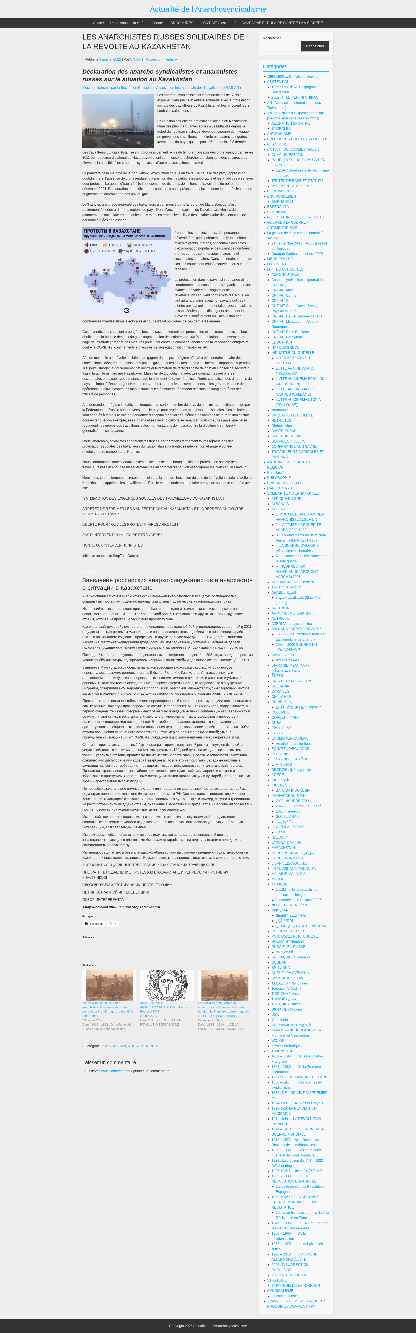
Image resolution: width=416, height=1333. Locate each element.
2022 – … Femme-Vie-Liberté (298, 806)
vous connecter (113, 1071)
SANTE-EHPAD (284, 431)
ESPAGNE (279, 754)
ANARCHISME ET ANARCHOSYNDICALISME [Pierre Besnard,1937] (163, 1007)
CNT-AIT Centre (283, 295)
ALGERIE (279, 509)
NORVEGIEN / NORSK (289, 905)
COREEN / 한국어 (285, 717)
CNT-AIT (137, 59)
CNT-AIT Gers (282, 300)
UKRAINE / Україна (286, 1009)
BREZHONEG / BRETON (291, 681)
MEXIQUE (279, 884)
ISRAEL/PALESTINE (287, 827)
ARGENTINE (281, 608)
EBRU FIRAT (281, 728)
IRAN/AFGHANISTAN (288, 796)
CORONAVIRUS (280, 191)
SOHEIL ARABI (288, 816)
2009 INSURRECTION (293, 801)
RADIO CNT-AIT (280, 488)
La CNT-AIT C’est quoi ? (217, 23)
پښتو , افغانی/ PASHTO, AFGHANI (301, 926)
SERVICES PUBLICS (288, 441)
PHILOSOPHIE (279, 478)
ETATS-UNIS (281, 764)
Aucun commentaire (161, 59)
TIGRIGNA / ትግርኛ (285, 994)
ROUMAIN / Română (287, 941)
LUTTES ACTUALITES (285, 269)
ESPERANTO (278, 207)
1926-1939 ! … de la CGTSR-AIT (296, 1171)
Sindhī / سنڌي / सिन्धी (291, 915)
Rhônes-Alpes (282, 426)
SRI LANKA (280, 968)
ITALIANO (279, 837)
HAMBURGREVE (285, 347)
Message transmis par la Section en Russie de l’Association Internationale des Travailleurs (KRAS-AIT (161, 87)
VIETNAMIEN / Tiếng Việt (291, 1025)
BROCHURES (182, 23)
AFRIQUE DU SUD (286, 498)
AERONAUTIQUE (285, 274)
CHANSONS (277, 144)
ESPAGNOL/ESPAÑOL (289, 759)
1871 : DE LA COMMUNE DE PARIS (299, 1077)
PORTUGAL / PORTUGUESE (294, 936)
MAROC (277, 879)
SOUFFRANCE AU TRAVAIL (294, 446)
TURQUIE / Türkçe (286, 1004)
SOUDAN (279, 962)
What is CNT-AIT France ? (291, 186)
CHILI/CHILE (281, 697)
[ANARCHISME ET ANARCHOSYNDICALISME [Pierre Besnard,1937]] (167, 985)
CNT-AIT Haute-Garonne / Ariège (296, 316)
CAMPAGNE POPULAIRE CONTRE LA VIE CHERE (282, 23)
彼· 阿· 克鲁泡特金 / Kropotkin (298, 707)
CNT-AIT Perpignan (286, 337)
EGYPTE (278, 733)
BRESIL (277, 676)
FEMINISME (276, 212)
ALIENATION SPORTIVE (291, 123)
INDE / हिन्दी (280, 780)
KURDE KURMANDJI (288, 858)
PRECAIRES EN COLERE (292, 415)
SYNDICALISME (280, 1291)
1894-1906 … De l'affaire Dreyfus (292, 76)
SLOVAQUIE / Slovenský (290, 957)
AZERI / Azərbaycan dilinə (291, 624)
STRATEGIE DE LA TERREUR (295, 1285)
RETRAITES (281, 420)
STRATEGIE (277, 1280)
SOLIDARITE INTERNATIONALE (293, 493)
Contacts (158, 23)
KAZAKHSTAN (114, 1046)
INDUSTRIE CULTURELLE (292, 353)
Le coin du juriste (284, 1296)
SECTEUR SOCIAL (286, 436)
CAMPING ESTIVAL (287, 155)
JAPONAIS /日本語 (286, 842)
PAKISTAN (280, 910)
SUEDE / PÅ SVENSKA (290, 973)
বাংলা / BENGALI (287, 660)
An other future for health (295, 743)
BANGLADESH (283, 655)
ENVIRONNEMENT (282, 196)
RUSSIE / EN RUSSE (145, 1046)
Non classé (275, 472)
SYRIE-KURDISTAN (287, 978)
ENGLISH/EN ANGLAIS (290, 738)
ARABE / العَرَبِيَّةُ (283, 592)
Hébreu (281, 832)
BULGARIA (280, 686)
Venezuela (279, 1020)
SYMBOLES (281, 128)
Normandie (280, 410)
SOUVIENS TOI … (281, 1051)
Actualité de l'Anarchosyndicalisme (208, 9)
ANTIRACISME (279, 134)
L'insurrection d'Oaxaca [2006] (299, 900)
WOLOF (277, 1040)
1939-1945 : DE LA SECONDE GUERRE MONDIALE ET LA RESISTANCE (295, 1202)
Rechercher (272, 38)
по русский (284, 952)
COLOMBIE (280, 712)
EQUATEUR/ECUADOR (290, 749)
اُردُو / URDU (285, 921)
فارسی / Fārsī (286, 822)
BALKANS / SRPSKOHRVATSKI (297, 629)
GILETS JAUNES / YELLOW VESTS (295, 217)
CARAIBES (280, 691)
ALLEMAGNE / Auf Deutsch (292, 582)
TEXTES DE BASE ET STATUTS (297, 181)
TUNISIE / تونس (283, 999)
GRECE (277, 775)
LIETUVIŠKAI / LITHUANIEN (293, 868)
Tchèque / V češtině (286, 988)
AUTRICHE (280, 618)
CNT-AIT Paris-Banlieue (290, 332)
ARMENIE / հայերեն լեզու (293, 613)
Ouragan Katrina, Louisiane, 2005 (297, 254)
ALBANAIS (280, 504)
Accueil (99, 23)
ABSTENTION (278, 82)
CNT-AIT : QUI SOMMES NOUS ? (293, 149)
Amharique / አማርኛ (286, 587)
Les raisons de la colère (128, 23)
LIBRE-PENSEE (280, 259)
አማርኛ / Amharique (286, 1046)
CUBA (276, 723)
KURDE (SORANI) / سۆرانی (292, 853)
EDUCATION (281, 342)
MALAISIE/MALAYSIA (288, 874)
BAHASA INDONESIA (293, 790)
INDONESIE (281, 785)
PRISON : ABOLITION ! (285, 483)
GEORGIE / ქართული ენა (291, 769)
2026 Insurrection (289, 811)
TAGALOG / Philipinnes (289, 983)
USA (275, 1014)
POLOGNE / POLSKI (287, 931)
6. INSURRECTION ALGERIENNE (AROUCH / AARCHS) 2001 (297, 572)
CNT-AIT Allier (282, 290)
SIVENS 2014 (282, 201)
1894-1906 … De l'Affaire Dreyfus (297, 1103)
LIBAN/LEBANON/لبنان (289, 863)
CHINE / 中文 (281, 702)
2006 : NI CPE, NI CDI (288, 1275)
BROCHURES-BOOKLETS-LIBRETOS (297, 139)
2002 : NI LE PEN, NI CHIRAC (294, 97)
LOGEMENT (277, 264)
